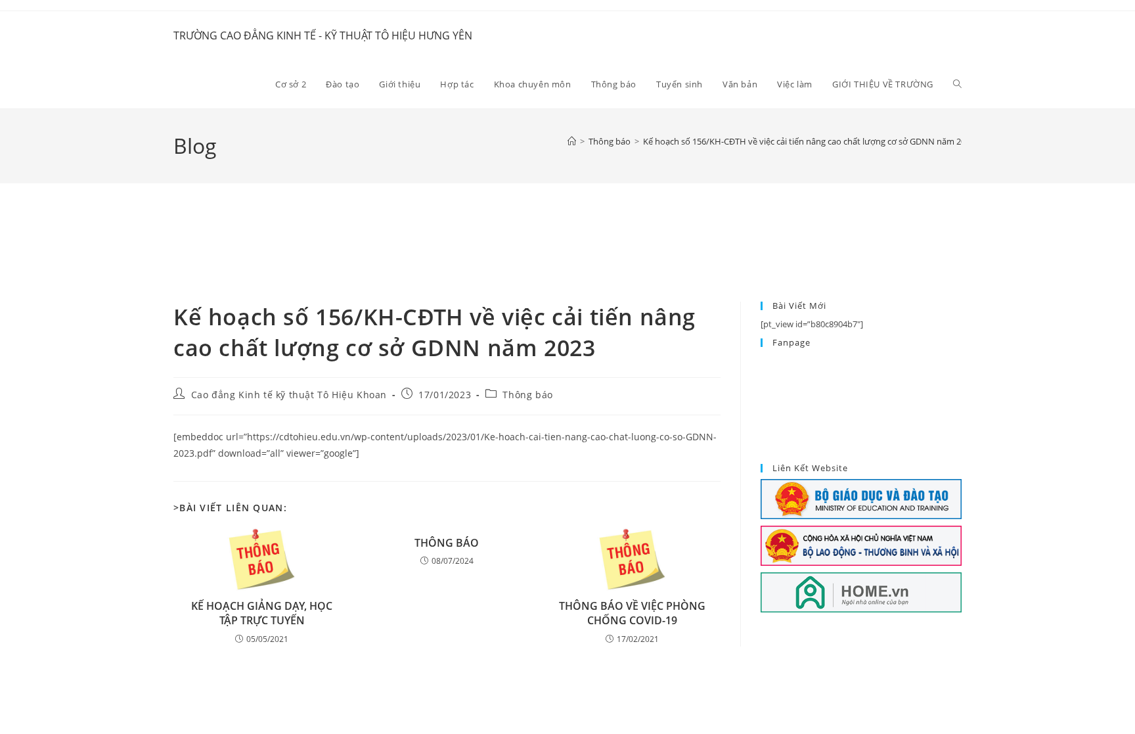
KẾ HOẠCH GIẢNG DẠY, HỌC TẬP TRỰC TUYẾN (261, 613)
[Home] (572, 141)
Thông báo (527, 394)
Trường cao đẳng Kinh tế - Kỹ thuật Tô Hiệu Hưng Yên (322, 35)
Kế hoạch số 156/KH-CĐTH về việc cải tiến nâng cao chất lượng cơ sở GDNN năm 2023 (809, 141)
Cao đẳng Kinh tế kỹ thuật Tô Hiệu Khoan (289, 394)
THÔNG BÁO (446, 543)
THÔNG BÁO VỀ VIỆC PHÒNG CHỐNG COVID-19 (632, 613)
